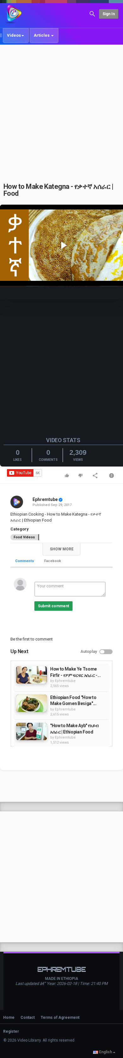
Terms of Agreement (60, 1017)
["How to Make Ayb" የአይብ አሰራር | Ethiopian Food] (31, 731)
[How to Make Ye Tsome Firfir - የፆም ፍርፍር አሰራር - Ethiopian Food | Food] (31, 675)
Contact (27, 1017)
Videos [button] (14, 35)
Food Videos (24, 537)
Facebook (52, 561)
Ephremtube (45, 499)
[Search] (92, 13)
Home (9, 1017)
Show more (61, 549)
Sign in (108, 14)
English (105, 1052)
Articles (42, 35)
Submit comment (53, 606)
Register (11, 1031)
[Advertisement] (61, 110)
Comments (24, 561)
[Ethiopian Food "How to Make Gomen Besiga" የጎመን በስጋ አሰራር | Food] (31, 703)
